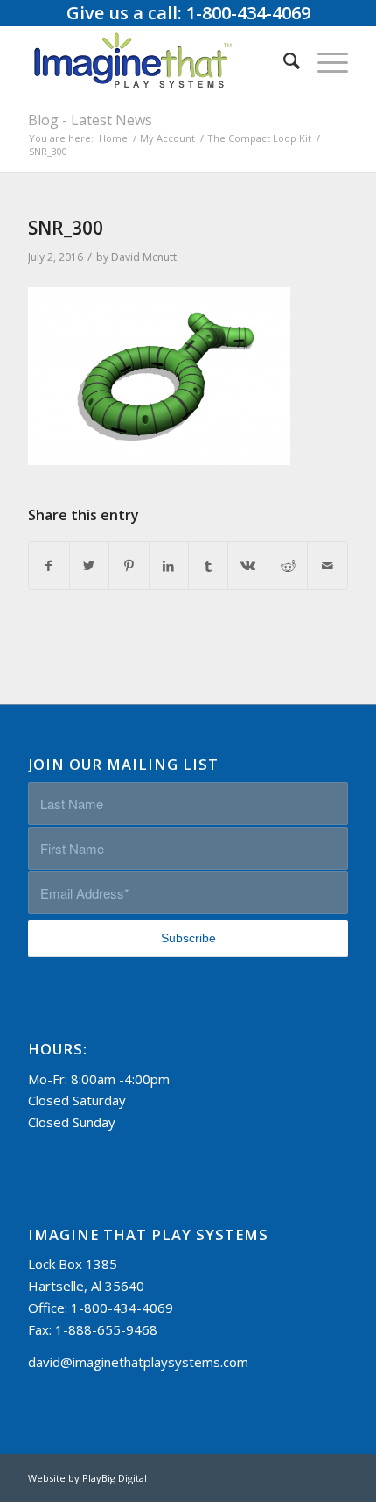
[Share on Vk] (247, 566)
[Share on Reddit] (287, 566)
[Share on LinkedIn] (169, 566)
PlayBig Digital (114, 1477)
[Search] (283, 60)
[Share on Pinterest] (128, 566)
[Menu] (324, 60)
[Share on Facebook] (48, 566)
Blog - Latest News (90, 120)
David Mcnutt (144, 257)
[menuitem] (283, 60)
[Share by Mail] (327, 566)
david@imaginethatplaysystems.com (138, 1362)
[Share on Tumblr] (208, 566)
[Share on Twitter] (89, 566)
